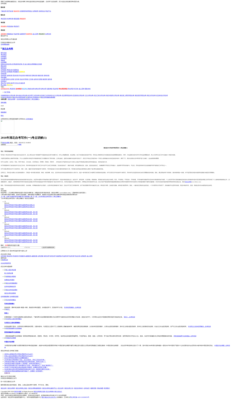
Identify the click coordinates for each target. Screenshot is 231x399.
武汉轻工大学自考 (46, 95)
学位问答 (22, 75)
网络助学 (23, 18)
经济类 (7, 79)
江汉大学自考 (89, 95)
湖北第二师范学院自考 (127, 95)
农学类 (36, 79)
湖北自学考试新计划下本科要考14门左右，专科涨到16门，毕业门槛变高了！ (28, 365)
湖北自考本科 (78, 388)
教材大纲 (31, 89)
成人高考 (35, 34)
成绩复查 (34, 256)
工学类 (31, 79)
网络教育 (42, 34)
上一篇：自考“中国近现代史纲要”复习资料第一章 (16, 196)
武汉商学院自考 (67, 95)
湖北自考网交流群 (39, 391)
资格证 (3, 60)
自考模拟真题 (14, 296)
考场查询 (3, 26)
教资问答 (40, 75)
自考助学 (35, 11)
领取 (19, 144)
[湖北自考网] (7, 49)
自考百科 (3, 75)
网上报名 (3, 85)
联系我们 (107, 388)
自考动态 (87, 388)
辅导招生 (29, 11)
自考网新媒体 (5, 44)
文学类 (17, 79)
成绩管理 (23, 34)
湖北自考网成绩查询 (34, 388)
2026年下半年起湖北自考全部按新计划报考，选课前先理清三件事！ (26, 367)
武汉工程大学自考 (99, 95)
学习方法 (16, 83)
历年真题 (3, 77)
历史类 (21, 79)
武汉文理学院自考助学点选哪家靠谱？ (16, 358)
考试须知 (10, 26)
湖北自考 (3, 388)
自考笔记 (3, 81)
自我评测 (23, 11)
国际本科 (88, 89)
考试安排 (3, 18)
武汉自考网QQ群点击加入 (54, 391)
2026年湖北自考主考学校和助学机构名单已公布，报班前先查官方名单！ (27, 369)
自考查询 (3, 58)
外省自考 (22, 83)
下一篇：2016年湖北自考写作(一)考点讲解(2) (47, 196)
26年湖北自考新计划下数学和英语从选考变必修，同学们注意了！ (25, 361)
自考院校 (10, 71)
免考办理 (37, 89)
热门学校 (7, 92)
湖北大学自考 (151, 95)
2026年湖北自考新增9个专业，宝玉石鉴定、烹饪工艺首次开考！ (24, 360)
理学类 (26, 79)
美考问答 (46, 75)
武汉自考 (60, 388)
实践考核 (49, 89)
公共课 (3, 79)
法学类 (12, 79)
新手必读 (10, 11)
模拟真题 (16, 18)
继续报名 (10, 34)
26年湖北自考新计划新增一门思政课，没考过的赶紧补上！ (23, 363)
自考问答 (3, 73)
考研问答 (28, 75)
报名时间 (16, 11)
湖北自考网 (11, 99)
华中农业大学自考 (21, 95)
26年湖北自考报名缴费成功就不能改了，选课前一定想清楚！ (23, 371)
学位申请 (71, 89)
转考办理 (43, 89)
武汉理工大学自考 (34, 95)
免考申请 (10, 18)
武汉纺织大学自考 (78, 95)
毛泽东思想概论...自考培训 (72, 307)
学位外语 (77, 256)
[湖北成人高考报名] (32, 97)
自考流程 (3, 256)
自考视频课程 (5, 296)
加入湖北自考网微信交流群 (33, 64)
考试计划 (10, 70)
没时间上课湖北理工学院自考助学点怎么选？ (18, 354)
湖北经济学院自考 (140, 95)
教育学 (45, 79)
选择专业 (42, 11)
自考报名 (3, 56)
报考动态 (3, 68)
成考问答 (10, 75)
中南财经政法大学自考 (8, 95)
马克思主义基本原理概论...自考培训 (199, 326)
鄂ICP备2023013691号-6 (49, 397)
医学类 (50, 79)
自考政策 (3, 70)
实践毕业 (16, 70)
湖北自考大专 (68, 388)
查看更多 (7, 373)
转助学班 (29, 34)
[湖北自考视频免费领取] (47, 97)
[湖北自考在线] (6, 97)
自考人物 (10, 83)
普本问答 (16, 75)
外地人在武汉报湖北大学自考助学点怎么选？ (18, 356)
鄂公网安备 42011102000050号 (79, 397)
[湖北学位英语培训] (18, 97)
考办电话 (3, 54)
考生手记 (3, 83)
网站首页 (3, 66)
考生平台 (48, 11)
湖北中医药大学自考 (112, 95)
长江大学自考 (56, 95)
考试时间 (13, 89)
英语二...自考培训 (129, 317)
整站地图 (100, 388)
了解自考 (3, 11)
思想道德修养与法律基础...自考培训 (185, 336)
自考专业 (3, 71)
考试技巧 (16, 26)
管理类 (40, 79)
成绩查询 (3, 34)
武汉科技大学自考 (162, 95)
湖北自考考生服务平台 (49, 388)
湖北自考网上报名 (21, 388)
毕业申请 (16, 34)
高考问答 (34, 75)
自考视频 (3, 62)
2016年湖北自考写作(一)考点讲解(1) (28, 99)
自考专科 (48, 34)
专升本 (76, 89)
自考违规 (40, 256)
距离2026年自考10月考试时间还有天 (13, 64)
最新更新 (93, 388)
